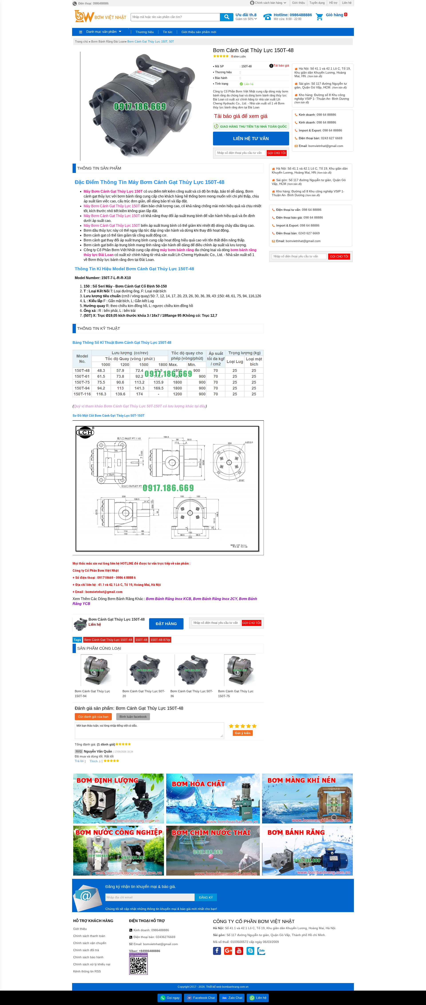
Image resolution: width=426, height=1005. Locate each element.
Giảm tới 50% (246, 17)
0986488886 (160, 930)
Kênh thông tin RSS (87, 971)
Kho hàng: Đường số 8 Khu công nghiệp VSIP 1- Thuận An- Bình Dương (321, 98)
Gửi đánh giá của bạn (93, 716)
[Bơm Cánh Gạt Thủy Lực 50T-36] (192, 685)
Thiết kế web (213, 986)
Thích (94, 761)
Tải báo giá (281, 65)
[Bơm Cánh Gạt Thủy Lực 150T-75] (240, 685)
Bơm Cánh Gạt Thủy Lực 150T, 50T (150, 41)
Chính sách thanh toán (89, 936)
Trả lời (79, 761)
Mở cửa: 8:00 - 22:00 (293, 17)
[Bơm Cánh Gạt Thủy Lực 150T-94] (96, 685)
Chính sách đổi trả (86, 950)
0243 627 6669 (331, 138)
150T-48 (141, 639)
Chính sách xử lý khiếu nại (91, 964)
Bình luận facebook (133, 716)
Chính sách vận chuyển (89, 943)
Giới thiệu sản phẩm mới (198, 32)
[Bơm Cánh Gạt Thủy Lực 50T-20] (144, 685)
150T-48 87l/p (160, 639)
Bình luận (238, 56)
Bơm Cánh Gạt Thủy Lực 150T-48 (108, 639)
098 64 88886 (326, 114)
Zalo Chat (235, 997)
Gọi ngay (172, 997)
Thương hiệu (145, 32)
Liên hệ (346, 2)
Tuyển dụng (317, 2)
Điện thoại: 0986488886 (92, 3)
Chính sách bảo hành (88, 957)
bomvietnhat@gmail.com (325, 146)
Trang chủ (81, 41)
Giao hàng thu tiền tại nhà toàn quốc (253, 126)
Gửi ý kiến (242, 733)
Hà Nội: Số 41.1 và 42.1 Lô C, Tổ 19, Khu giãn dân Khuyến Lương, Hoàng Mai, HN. (322, 72)
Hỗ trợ (333, 2)
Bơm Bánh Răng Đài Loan (108, 41)
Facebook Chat (203, 997)
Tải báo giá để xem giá (240, 116)
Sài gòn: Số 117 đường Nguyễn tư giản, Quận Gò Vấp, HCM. (320, 85)
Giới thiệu (298, 2)
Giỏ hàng (334, 15)
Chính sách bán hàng (268, 2)
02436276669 (165, 937)
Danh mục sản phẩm (101, 31)
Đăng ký (206, 897)
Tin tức (167, 32)
